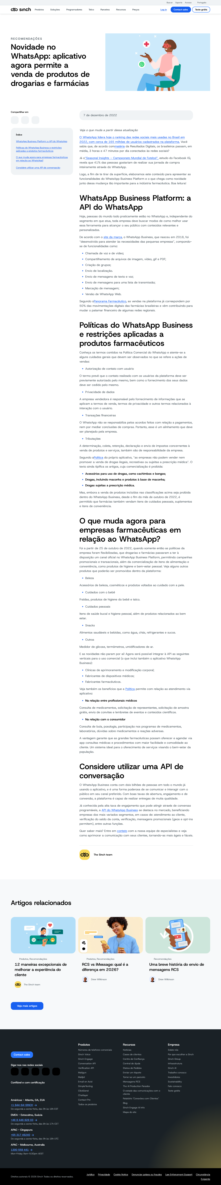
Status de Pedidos (132, 1068)
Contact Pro (84, 1099)
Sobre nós (173, 1049)
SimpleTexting (85, 1086)
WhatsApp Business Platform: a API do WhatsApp (41, 141)
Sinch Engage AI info (134, 1107)
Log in (163, 9)
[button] (168, 2)
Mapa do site (129, 1112)
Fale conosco (175, 1086)
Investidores (174, 1077)
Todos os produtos (87, 1104)
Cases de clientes (132, 1054)
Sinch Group (174, 1058)
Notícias (127, 1049)
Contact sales (181, 9)
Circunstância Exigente (203, 1176)
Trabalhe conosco (177, 1072)
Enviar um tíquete (132, 1072)
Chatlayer (83, 1095)
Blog (125, 1103)
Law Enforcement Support (178, 1174)
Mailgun (82, 1072)
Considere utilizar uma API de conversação (38, 167)
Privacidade (104, 1174)
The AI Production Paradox (136, 1086)
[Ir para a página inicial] (21, 9)
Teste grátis (201, 9)
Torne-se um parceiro (134, 1077)
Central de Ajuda (131, 1063)
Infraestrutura (175, 1063)
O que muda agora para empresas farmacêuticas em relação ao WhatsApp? (42, 159)
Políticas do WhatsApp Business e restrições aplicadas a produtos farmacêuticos (39, 149)
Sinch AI (172, 1068)
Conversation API (87, 1063)
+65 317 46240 (20, 1135)
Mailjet (81, 1077)
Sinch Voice (84, 1054)
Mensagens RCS (131, 1081)
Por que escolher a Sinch (181, 1054)
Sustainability (175, 1081)
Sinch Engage (85, 1058)
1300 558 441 (20, 1149)
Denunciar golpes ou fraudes (147, 1174)
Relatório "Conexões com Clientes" (141, 1098)
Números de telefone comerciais (95, 1049)
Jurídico (90, 1174)
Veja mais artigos (27, 1006)
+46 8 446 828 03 (22, 1120)
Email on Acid (85, 1081)
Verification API (86, 1068)
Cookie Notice (121, 1174)
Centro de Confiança (133, 1058)
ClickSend (83, 1090)
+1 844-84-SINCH (22, 1105)
